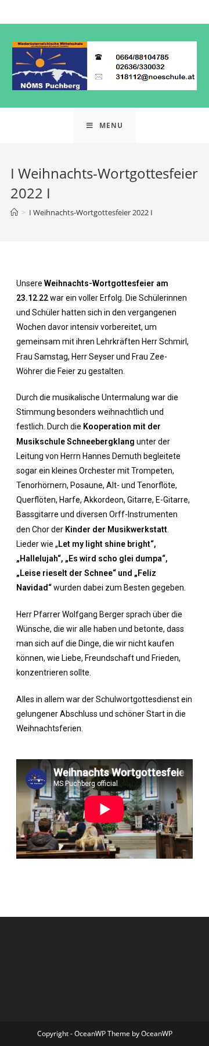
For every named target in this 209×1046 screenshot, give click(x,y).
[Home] (14, 212)
